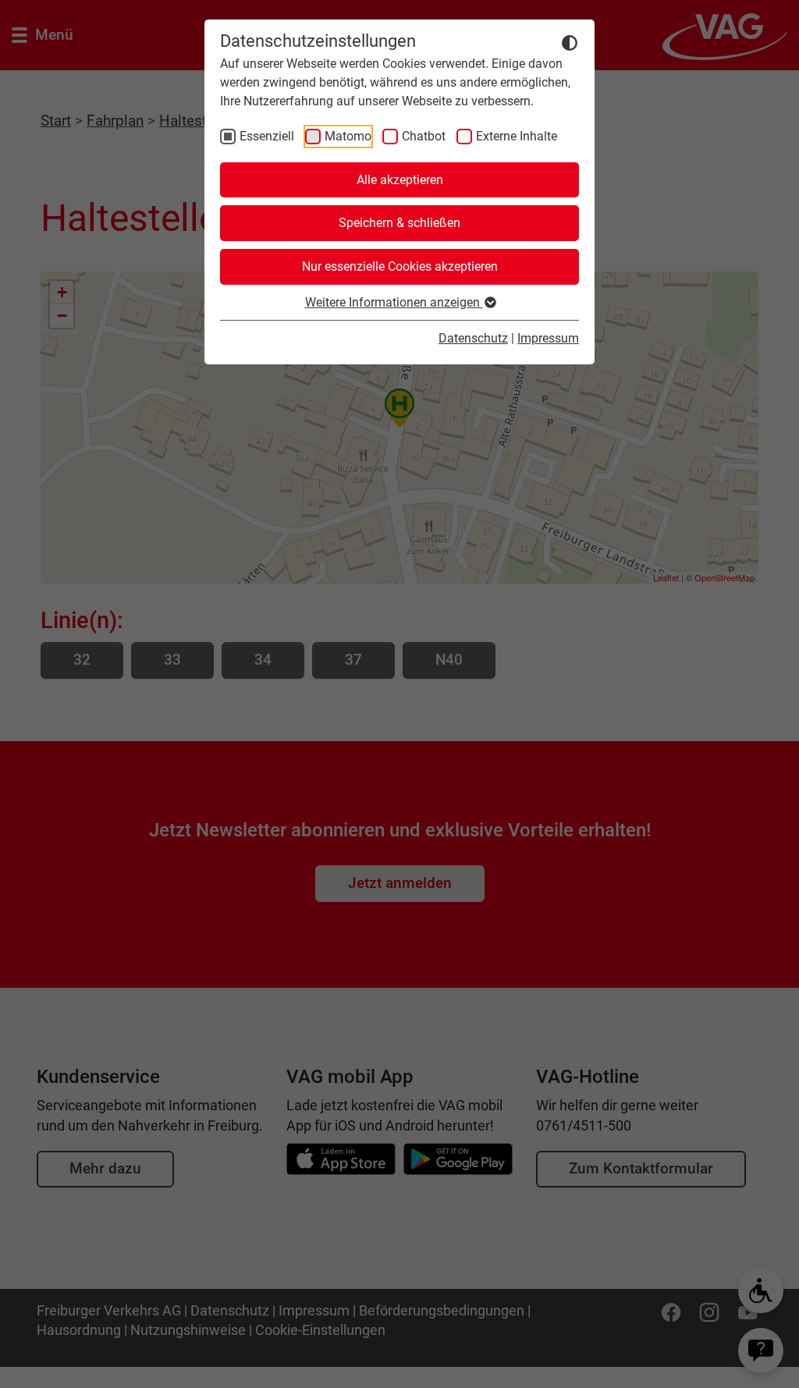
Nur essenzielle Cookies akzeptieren (400, 266)
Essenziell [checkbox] (267, 136)
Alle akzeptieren (400, 179)
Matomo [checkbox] (348, 136)
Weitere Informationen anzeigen (394, 302)
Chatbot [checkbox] (424, 136)
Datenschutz (473, 338)
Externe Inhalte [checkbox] (516, 136)
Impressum (548, 338)
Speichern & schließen (399, 222)
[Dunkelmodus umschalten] (569, 42)
